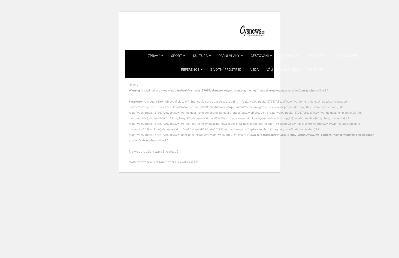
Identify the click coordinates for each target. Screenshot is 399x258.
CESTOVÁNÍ (260, 56)
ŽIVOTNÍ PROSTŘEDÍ (226, 69)
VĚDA (254, 69)
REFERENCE (190, 69)
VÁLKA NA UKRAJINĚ (282, 69)
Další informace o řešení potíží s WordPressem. (164, 162)
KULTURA (201, 56)
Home (132, 85)
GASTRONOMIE (345, 56)
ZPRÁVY (154, 56)
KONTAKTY (315, 69)
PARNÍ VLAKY (229, 56)
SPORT (177, 56)
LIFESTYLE (314, 56)
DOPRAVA (288, 56)
